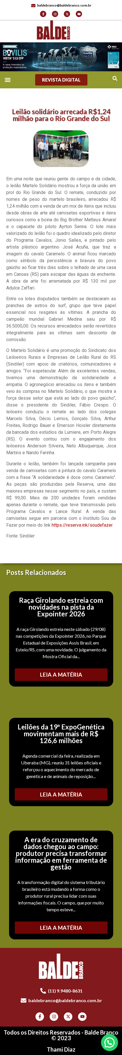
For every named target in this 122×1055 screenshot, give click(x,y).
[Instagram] (55, 14)
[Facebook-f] (43, 14)
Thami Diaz (61, 1049)
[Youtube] (79, 14)
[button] (114, 78)
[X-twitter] (67, 14)
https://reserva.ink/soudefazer (82, 525)
